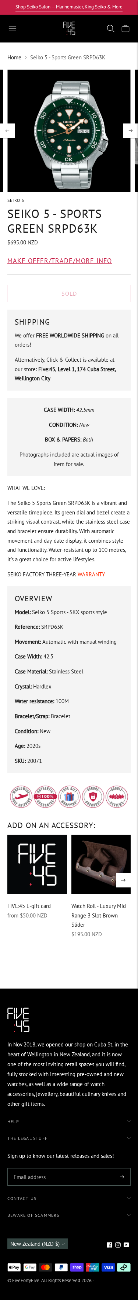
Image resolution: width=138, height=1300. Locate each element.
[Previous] (7, 130)
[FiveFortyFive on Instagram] (118, 1245)
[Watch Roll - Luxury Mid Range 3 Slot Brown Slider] (101, 864)
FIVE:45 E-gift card (29, 905)
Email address (28, 1169)
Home (14, 57)
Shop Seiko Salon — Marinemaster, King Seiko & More (69, 7)
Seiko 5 (16, 200)
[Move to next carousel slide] (123, 880)
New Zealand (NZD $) (35, 1243)
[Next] (130, 130)
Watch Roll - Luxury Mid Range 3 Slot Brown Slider (98, 915)
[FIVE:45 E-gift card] (37, 864)
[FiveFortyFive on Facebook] (109, 1245)
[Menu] (12, 29)
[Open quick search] (111, 29)
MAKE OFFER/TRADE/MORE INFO (59, 260)
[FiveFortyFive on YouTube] (126, 1245)
